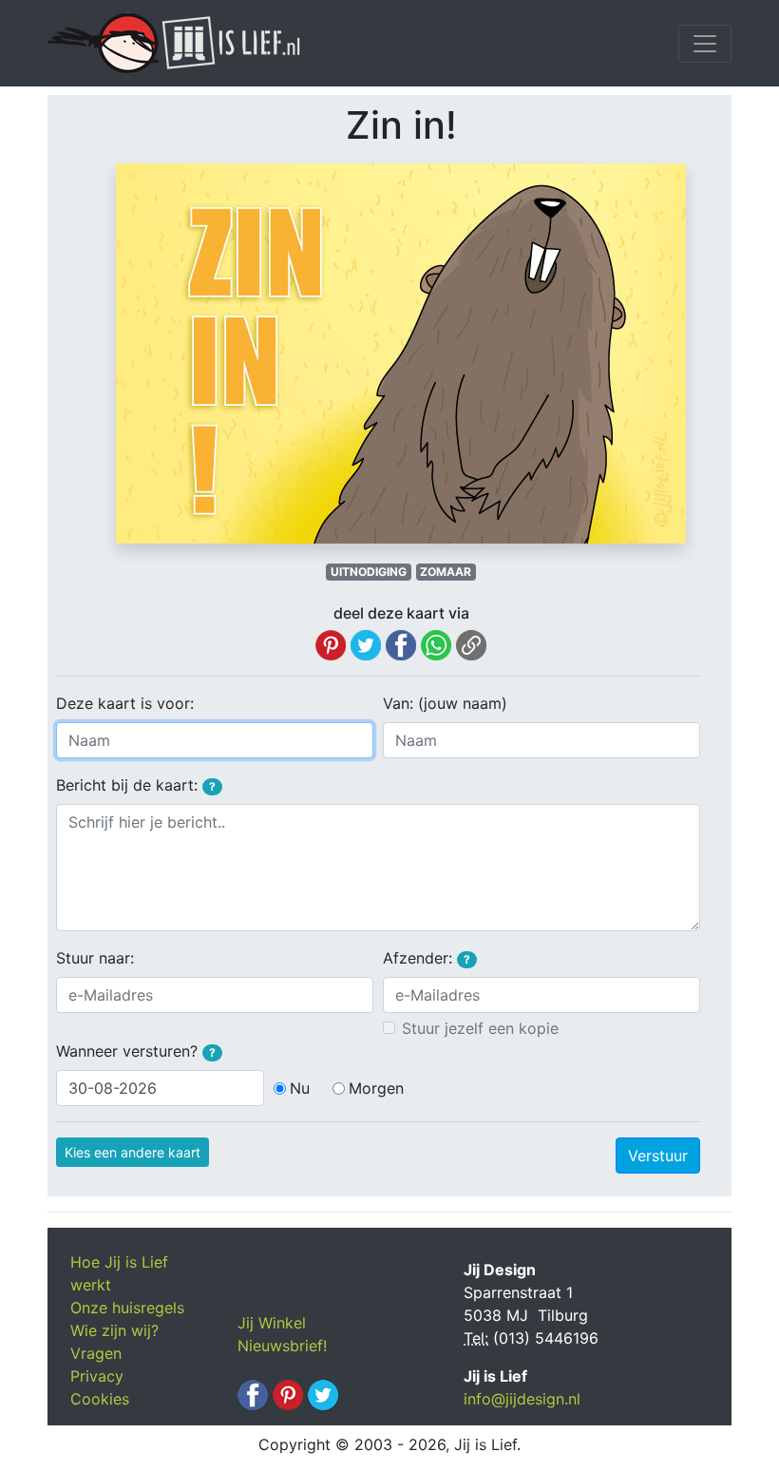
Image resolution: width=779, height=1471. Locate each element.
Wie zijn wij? (114, 1330)
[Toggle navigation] (705, 44)
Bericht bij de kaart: (136, 784)
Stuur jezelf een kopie (480, 1028)
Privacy (97, 1375)
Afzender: (426, 957)
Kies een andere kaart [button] (132, 1152)
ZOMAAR (445, 571)
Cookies (99, 1398)
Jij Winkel (272, 1322)
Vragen (96, 1353)
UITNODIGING (369, 571)
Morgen (376, 1088)
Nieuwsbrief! (282, 1345)
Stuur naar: (95, 957)
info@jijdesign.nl (522, 1398)
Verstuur (658, 1155)
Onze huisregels (127, 1307)
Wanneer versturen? (136, 1050)
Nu (300, 1088)
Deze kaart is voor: (125, 703)
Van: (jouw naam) (445, 703)
